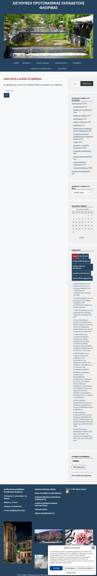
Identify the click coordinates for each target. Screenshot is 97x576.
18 (76, 226)
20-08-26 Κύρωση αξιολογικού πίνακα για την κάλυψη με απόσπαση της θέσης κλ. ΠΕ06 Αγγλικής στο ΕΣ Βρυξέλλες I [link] (83, 405)
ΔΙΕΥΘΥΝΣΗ (26, 63)
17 (73, 226)
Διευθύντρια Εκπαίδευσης (81, 171)
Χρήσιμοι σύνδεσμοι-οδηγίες (45, 489)
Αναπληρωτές (78, 107)
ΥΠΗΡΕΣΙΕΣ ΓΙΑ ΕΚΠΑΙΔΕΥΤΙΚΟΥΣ (41, 69)
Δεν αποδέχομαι (70, 568)
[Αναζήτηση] (6, 95)
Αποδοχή (56, 568)
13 (82, 222)
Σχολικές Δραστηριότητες (82, 157)
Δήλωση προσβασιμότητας (45, 513)
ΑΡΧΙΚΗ (16, 63)
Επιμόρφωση (78, 119)
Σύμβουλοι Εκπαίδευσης (82, 151)
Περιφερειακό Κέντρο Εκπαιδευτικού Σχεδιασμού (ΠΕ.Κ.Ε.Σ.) (83, 136)
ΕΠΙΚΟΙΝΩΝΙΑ (62, 69)
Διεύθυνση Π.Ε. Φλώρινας (82, 110)
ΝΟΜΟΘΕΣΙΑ (77, 63)
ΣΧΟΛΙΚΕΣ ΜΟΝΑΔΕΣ (42, 63)
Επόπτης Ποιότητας (80, 122)
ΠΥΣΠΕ (75, 142)
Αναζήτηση (87, 84)
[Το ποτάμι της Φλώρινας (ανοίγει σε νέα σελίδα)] (49, 536)
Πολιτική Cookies (71, 572)
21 (85, 226)
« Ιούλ (81, 237)
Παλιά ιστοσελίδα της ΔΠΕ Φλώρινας (48, 493)
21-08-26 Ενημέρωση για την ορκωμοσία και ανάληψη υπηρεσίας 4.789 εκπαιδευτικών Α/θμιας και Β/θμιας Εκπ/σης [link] (83, 302)
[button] (93, 548)
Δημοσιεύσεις (77, 104)
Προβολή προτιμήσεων (85, 568)
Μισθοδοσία (77, 125)
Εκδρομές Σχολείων (80, 116)
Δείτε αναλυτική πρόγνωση (81, 475)
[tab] (75, 256)
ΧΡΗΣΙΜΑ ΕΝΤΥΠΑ (61, 63)
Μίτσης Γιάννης (81, 489)
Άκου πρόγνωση (78, 467)
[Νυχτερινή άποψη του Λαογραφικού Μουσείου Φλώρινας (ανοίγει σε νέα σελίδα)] (18, 542)
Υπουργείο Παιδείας (80, 168)
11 (76, 222)
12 (79, 222)
